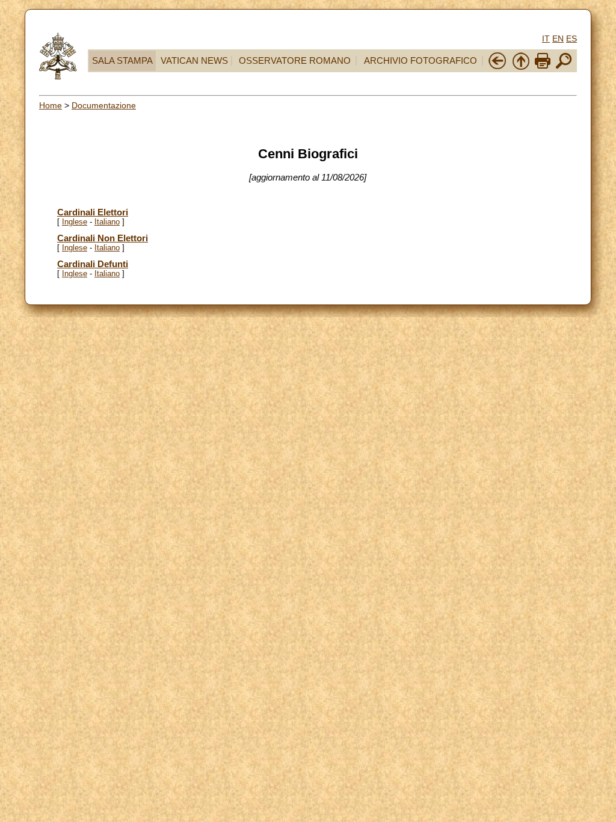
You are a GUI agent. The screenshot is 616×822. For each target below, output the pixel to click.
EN (558, 38)
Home (50, 105)
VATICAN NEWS (194, 61)
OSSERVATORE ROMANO (295, 61)
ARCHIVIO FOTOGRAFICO (420, 61)
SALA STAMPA (122, 61)
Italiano (107, 221)
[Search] (563, 67)
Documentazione (104, 105)
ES (571, 38)
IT (546, 38)
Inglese (74, 221)
